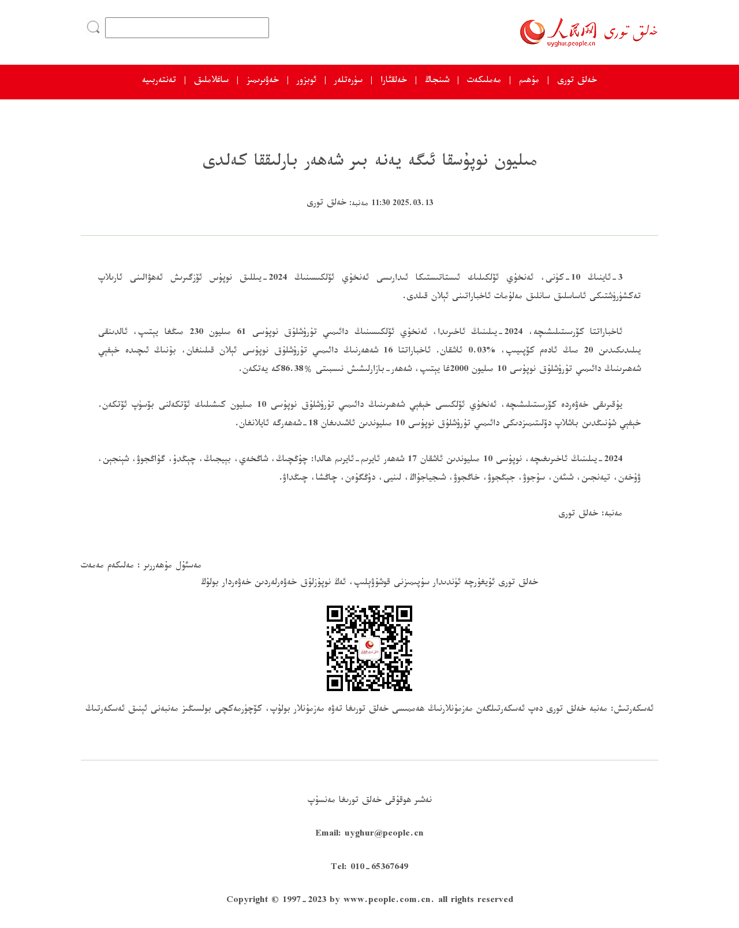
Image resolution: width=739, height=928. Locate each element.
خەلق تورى (577, 81)
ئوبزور (306, 81)
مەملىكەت (484, 81)
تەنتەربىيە (159, 81)
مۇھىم (529, 81)
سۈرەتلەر (348, 81)
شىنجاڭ (437, 81)
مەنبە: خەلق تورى (590, 515)
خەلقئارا (393, 81)
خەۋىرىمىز (263, 81)
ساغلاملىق (211, 81)
